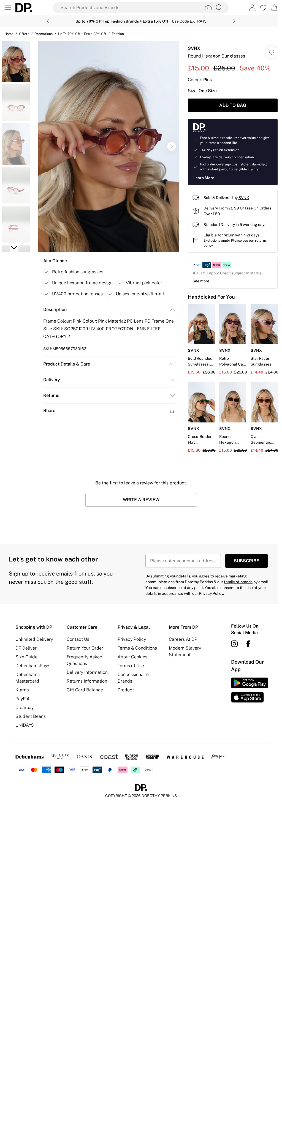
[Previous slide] (48, 21)
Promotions (44, 34)
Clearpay (24, 707)
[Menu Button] (7, 7)
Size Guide (26, 656)
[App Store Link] (249, 690)
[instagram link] (234, 643)
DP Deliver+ (27, 648)
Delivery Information (87, 672)
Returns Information (87, 681)
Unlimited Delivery (34, 639)
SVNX (194, 48)
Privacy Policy (132, 639)
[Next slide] (234, 21)
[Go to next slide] (171, 146)
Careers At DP (183, 639)
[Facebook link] (248, 643)
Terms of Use (131, 665)
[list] (108, 146)
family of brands (238, 582)
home (8, 34)
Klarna (22, 689)
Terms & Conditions (137, 648)
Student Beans (30, 716)
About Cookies (132, 656)
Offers (24, 34)
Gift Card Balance (85, 689)
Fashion (118, 34)
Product (126, 689)
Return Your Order (85, 648)
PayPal (22, 698)
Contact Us (78, 639)
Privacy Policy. (211, 593)
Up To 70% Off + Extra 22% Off (82, 34)
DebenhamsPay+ (32, 665)
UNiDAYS (24, 725)
